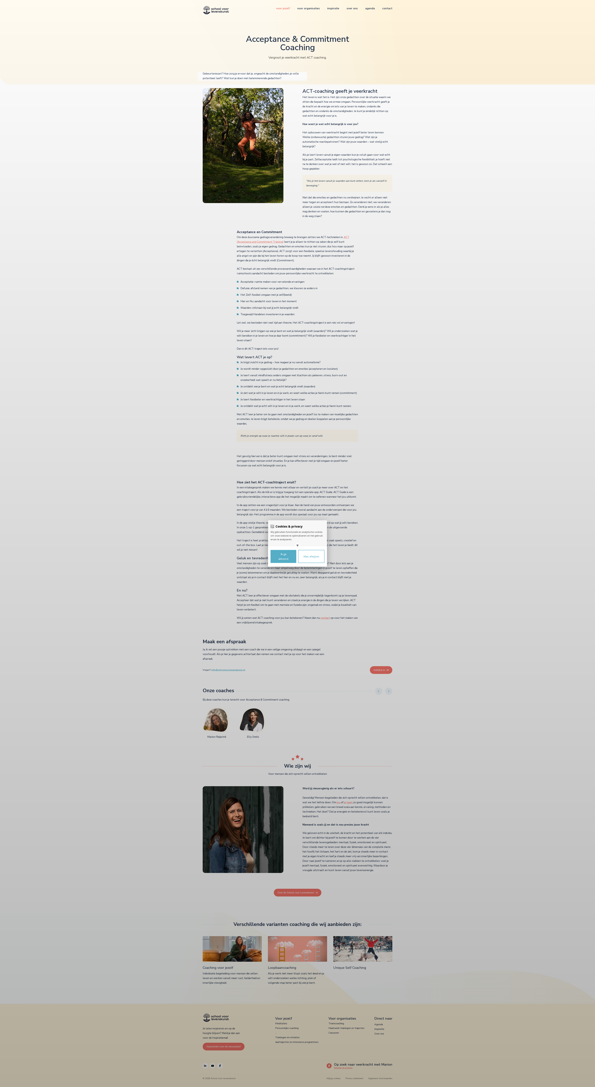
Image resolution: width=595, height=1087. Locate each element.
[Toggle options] (297, 545)
